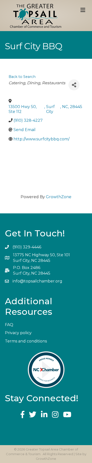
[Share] (73, 84)
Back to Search (22, 76)
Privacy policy (18, 332)
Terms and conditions (26, 341)
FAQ (9, 324)
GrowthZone (58, 197)
